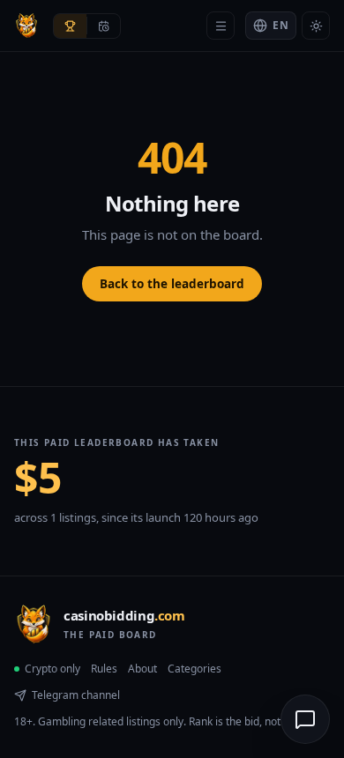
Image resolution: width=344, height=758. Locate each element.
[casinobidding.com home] (26, 25)
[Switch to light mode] (316, 25)
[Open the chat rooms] (305, 719)
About (142, 668)
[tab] (70, 26)
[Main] (220, 25)
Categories (194, 668)
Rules (104, 668)
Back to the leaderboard (172, 284)
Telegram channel (76, 694)
